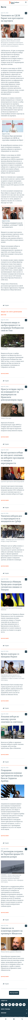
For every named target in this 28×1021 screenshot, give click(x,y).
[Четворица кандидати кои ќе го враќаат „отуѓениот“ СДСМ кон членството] (12, 213)
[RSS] (16, 1004)
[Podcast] (20, 1004)
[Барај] (22, 1019)
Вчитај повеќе (14, 993)
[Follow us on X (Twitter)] (6, 1004)
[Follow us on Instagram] (13, 1004)
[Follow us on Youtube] (9, 1004)
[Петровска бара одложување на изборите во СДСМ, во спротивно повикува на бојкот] (12, 126)
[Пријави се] (24, 1004)
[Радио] (6, 1019)
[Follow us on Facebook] (2, 1004)
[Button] (6, 305)
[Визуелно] (14, 1019)
